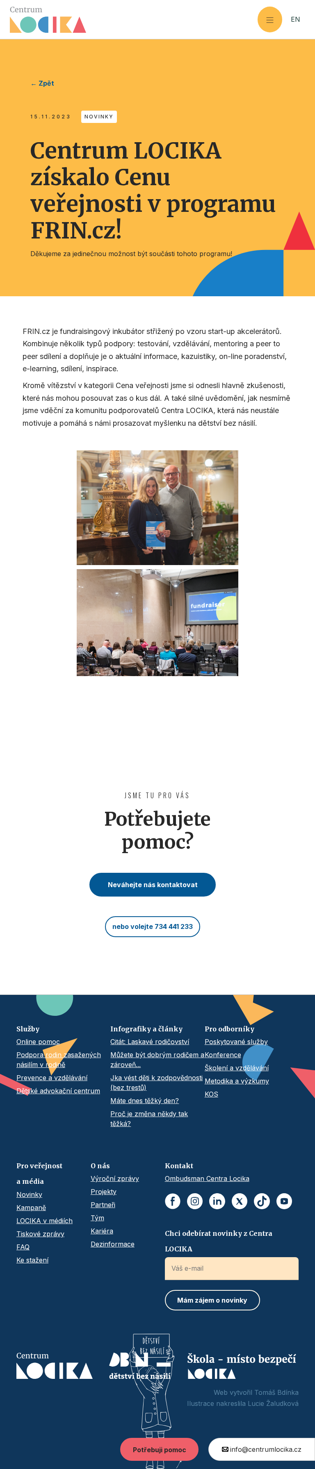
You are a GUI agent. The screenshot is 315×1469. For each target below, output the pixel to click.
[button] (270, 19)
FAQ (23, 1247)
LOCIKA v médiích (44, 1221)
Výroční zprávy (115, 1178)
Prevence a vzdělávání (51, 1078)
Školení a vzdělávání (237, 1068)
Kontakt (179, 1166)
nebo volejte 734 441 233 (152, 926)
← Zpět (42, 83)
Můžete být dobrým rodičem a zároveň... (157, 1060)
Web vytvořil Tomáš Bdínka (256, 1392)
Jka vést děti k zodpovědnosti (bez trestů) (156, 1083)
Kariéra (102, 1231)
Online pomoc (38, 1042)
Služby (27, 1029)
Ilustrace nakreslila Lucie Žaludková (243, 1403)
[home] (134, 20)
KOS (211, 1094)
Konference (223, 1055)
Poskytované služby (236, 1042)
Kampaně (31, 1207)
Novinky (29, 1194)
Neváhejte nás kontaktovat (153, 885)
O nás (100, 1166)
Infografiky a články (146, 1029)
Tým (97, 1218)
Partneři (103, 1205)
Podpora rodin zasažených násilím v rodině (58, 1060)
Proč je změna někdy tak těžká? (149, 1119)
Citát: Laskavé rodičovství (149, 1042)
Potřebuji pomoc (159, 1450)
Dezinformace (113, 1244)
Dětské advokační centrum (58, 1091)
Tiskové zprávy (40, 1234)
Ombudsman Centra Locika (207, 1178)
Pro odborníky (229, 1029)
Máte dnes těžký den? (144, 1101)
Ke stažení (32, 1260)
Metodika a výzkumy (237, 1081)
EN (295, 19)
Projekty (103, 1191)
